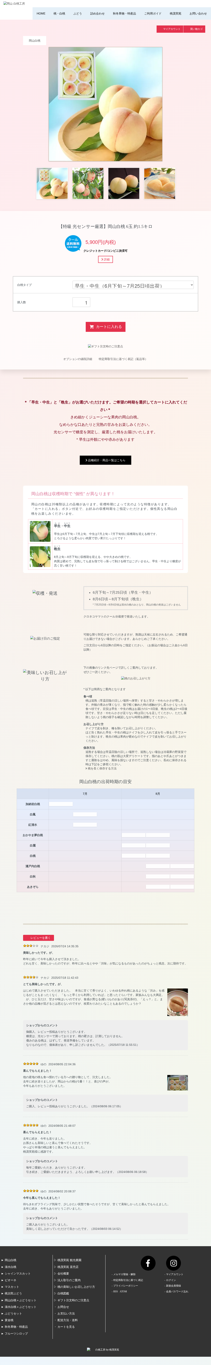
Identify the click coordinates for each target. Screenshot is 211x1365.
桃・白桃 (59, 13)
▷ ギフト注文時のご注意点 (71, 1300)
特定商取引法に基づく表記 (128, 1280)
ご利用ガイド (153, 13)
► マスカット (10, 1286)
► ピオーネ (8, 1280)
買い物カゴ (196, 29)
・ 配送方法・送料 (66, 1320)
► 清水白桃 (8, 1267)
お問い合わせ (198, 13)
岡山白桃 (34, 40)
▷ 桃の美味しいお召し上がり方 (74, 1286)
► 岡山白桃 (8, 1260)
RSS (115, 1291)
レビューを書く (40, 937)
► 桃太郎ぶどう (11, 1293)
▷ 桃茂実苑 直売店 (66, 1267)
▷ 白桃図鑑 (61, 1293)
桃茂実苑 (175, 13)
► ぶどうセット (11, 1313)
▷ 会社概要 (61, 1273)
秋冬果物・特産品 (124, 13)
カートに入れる (109, 327)
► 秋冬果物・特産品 (14, 1326)
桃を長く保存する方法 (102, 768)
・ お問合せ (61, 1306)
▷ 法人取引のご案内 (67, 1280)
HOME (41, 13)
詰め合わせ (97, 13)
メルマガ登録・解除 (124, 1274)
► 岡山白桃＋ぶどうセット (18, 1300)
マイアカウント (172, 29)
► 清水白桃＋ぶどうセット (18, 1306)
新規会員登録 (173, 1285)
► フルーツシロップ (14, 1333)
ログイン (171, 1280)
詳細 (106, 259)
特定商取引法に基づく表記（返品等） (123, 359)
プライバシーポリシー (125, 1285)
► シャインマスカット (16, 1273)
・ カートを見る (64, 1326)
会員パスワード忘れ (177, 1291)
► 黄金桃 (7, 1320)
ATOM (123, 1291)
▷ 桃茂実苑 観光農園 (67, 1260)
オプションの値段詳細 (77, 359)
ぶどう (77, 13)
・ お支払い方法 (64, 1313)
